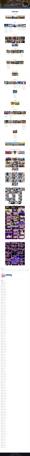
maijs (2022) (3, 355)
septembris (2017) (4, 436)
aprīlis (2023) (3, 338)
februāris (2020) (4, 390)
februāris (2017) (4, 445)
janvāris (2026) (3, 291)
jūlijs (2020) (3, 382)
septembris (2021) (4, 365)
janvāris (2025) (3, 308)
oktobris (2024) (3, 313)
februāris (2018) (4, 428)
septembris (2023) (4, 332)
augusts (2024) (3, 316)
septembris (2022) (4, 349)
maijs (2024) (3, 319)
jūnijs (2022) (3, 354)
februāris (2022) (4, 360)
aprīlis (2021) (3, 371)
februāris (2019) (4, 409)
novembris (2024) (4, 311)
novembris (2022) (4, 346)
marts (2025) (3, 305)
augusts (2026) (3, 281)
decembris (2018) (4, 412)
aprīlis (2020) (3, 387)
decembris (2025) (4, 292)
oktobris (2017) (3, 434)
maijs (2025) (3, 302)
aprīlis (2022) (3, 357)
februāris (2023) (4, 341)
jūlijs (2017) (3, 437)
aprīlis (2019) (3, 406)
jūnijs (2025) (3, 300)
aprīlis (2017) (3, 442)
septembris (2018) (4, 417)
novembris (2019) (4, 395)
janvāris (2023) (3, 343)
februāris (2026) (4, 289)
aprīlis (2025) (3, 303)
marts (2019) (3, 407)
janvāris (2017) (3, 447)
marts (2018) (3, 426)
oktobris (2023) (3, 330)
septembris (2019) (4, 398)
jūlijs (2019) (3, 401)
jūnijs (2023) (3, 335)
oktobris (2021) (3, 363)
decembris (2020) (4, 374)
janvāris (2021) (3, 373)
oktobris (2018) (3, 415)
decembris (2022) (4, 344)
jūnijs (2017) (3, 439)
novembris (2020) (4, 376)
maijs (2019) (3, 404)
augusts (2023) (3, 333)
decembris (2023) (4, 327)
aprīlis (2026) (3, 286)
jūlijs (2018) (3, 420)
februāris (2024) (4, 324)
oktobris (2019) (3, 396)
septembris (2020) (4, 379)
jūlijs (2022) (3, 352)
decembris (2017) (4, 431)
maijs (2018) (3, 423)
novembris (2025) (4, 294)
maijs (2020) (3, 385)
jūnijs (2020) (3, 384)
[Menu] (0, 8)
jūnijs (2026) (3, 283)
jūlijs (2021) (3, 368)
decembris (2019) (4, 393)
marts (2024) (3, 322)
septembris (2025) (4, 297)
